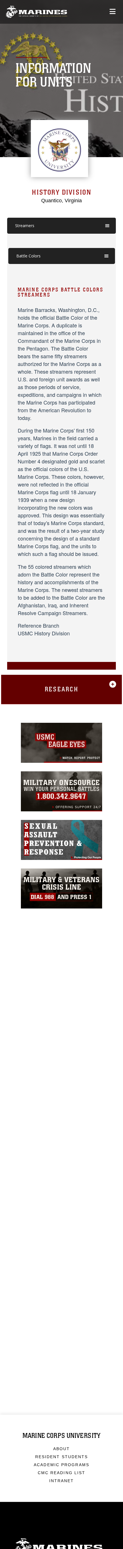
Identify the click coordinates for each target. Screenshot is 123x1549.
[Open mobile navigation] (112, 11)
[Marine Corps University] (36, 12)
